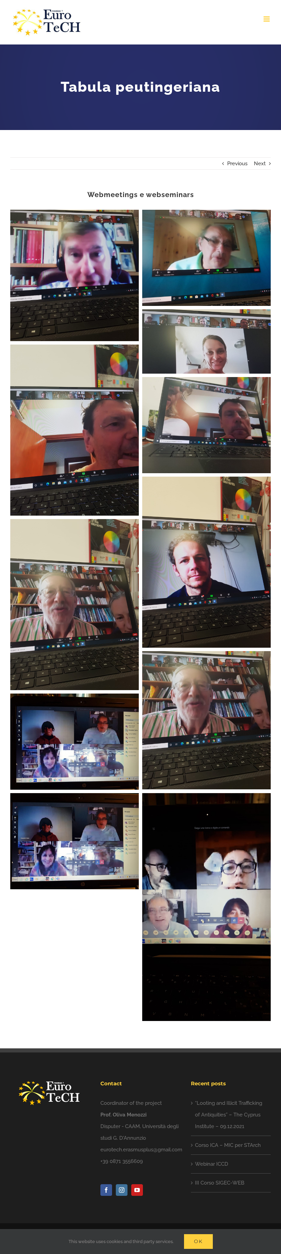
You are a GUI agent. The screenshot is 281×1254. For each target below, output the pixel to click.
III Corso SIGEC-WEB (219, 1183)
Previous (237, 163)
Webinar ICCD (211, 1164)
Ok (198, 1241)
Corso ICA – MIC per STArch (228, 1145)
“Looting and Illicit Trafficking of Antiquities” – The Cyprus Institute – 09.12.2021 (228, 1114)
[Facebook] (106, 1190)
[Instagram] (121, 1190)
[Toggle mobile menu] (267, 19)
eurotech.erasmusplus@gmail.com (141, 1150)
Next (260, 163)
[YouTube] (137, 1190)
